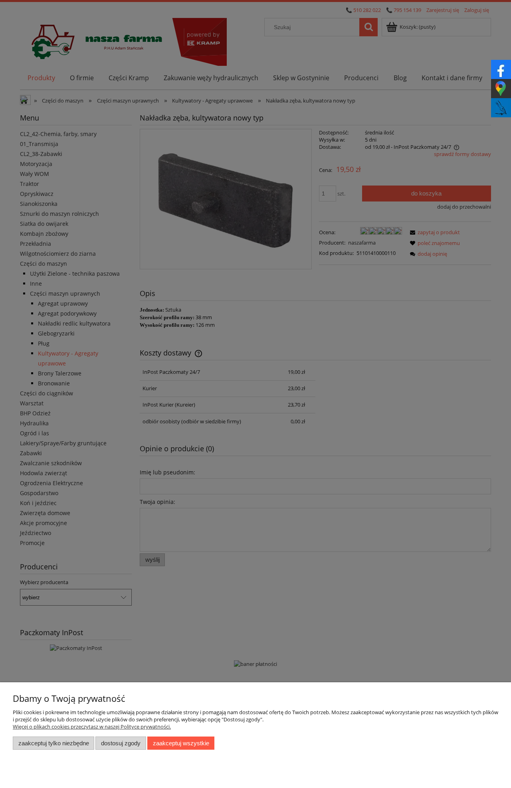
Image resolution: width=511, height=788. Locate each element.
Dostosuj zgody (121, 743)
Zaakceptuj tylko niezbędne (53, 743)
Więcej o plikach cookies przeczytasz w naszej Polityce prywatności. (92, 726)
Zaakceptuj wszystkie (181, 743)
